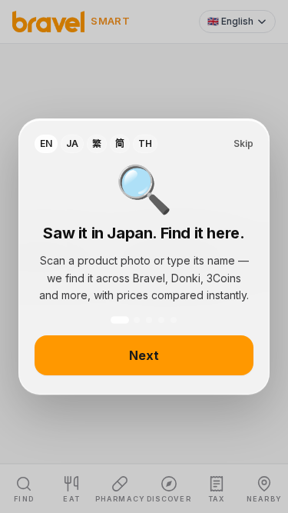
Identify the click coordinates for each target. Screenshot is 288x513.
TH (145, 143)
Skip (243, 143)
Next (144, 355)
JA (72, 143)
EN (46, 143)
